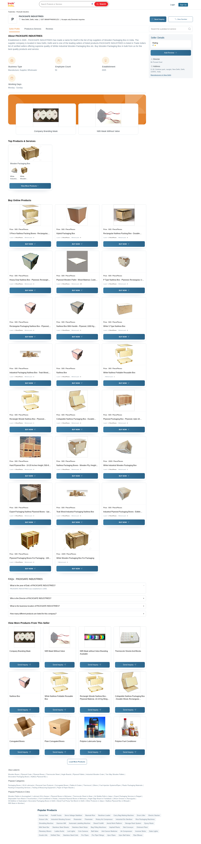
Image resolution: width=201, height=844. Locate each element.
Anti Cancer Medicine (109, 831)
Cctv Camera (83, 831)
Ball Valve (94, 831)
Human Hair (43, 815)
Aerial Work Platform (114, 823)
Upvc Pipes (111, 835)
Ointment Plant (142, 827)
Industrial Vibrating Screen (60, 819)
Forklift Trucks (56, 815)
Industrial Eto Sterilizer (124, 819)
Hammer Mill (61, 823)
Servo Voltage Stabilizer (73, 815)
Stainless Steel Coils (70, 835)
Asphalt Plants (114, 827)
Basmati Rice (90, 815)
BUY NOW (29, 244)
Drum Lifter (141, 815)
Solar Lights (153, 831)
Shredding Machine (46, 823)
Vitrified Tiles (55, 835)
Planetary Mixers (45, 831)
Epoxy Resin (149, 823)
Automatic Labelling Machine (79, 823)
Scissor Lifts (43, 819)
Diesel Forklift (99, 823)
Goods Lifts (43, 835)
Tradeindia (11, 12)
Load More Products (77, 762)
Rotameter (78, 819)
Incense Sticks (140, 831)
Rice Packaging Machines (145, 819)
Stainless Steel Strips (80, 827)
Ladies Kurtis (59, 831)
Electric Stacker (154, 815)
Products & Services (32, 29)
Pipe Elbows (137, 835)
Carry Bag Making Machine (124, 815)
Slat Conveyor (128, 827)
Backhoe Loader (104, 815)
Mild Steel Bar (44, 827)
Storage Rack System (133, 823)
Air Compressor (126, 831)
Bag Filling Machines (98, 827)
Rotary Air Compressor (104, 819)
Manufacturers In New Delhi (161, 75)
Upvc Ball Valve (124, 835)
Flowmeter (89, 819)
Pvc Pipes (85, 835)
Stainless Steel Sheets (60, 827)
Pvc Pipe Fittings (98, 835)
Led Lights (71, 831)
